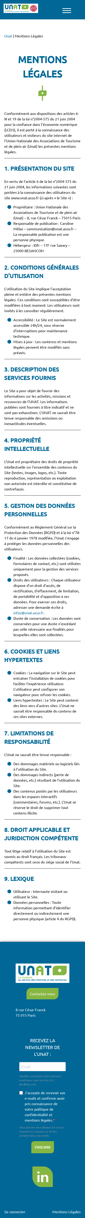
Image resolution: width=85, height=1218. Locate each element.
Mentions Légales (66, 1211)
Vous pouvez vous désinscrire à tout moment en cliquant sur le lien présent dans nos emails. (41, 1131)
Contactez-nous (42, 993)
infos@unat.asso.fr (28, 612)
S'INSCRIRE (43, 1147)
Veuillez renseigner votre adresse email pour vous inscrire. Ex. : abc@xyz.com (40, 1080)
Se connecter (14, 1211)
